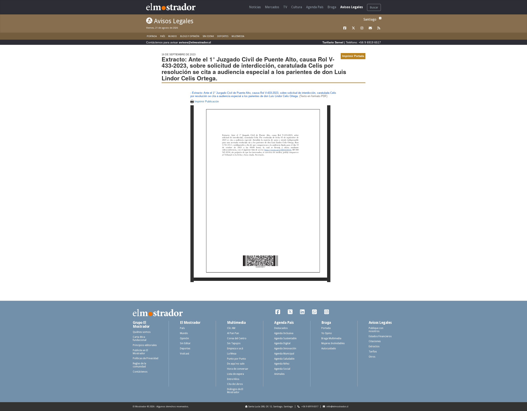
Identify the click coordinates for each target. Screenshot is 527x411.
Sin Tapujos (233, 343)
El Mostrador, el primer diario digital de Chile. (174, 6)
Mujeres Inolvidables (333, 343)
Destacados (281, 328)
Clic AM (231, 328)
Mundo (172, 36)
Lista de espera (235, 374)
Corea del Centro (236, 338)
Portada (152, 36)
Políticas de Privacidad (145, 358)
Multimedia (238, 36)
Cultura (296, 7)
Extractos (374, 346)
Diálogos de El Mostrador (235, 391)
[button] (379, 18)
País (162, 36)
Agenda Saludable (284, 358)
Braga (332, 7)
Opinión (184, 338)
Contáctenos (140, 371)
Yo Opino (326, 333)
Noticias (255, 7)
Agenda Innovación (285, 348)
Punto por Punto (236, 358)
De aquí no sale (235, 363)
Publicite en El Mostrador (140, 352)
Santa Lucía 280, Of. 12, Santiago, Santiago (270, 406)
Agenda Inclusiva (283, 333)
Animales (279, 374)
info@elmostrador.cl (337, 406)
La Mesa (231, 353)
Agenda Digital (282, 343)
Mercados (272, 7)
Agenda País (314, 7)
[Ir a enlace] (345, 28)
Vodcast (184, 353)
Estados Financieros (380, 336)
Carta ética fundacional (139, 339)
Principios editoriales (145, 345)
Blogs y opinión (189, 36)
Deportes (222, 36)
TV (285, 7)
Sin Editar (208, 36)
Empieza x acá (235, 348)
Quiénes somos (141, 332)
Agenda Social (282, 368)
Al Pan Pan (233, 333)
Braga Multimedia (331, 338)
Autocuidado (328, 348)
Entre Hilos (233, 379)
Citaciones (375, 341)
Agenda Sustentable (285, 338)
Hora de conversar (237, 368)
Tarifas (373, 351)
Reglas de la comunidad (139, 365)
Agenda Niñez (281, 363)
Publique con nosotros (376, 330)
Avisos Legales (351, 7)
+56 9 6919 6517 (309, 406)
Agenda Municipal (284, 353)
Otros (372, 356)
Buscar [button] (374, 7)
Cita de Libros (235, 384)
